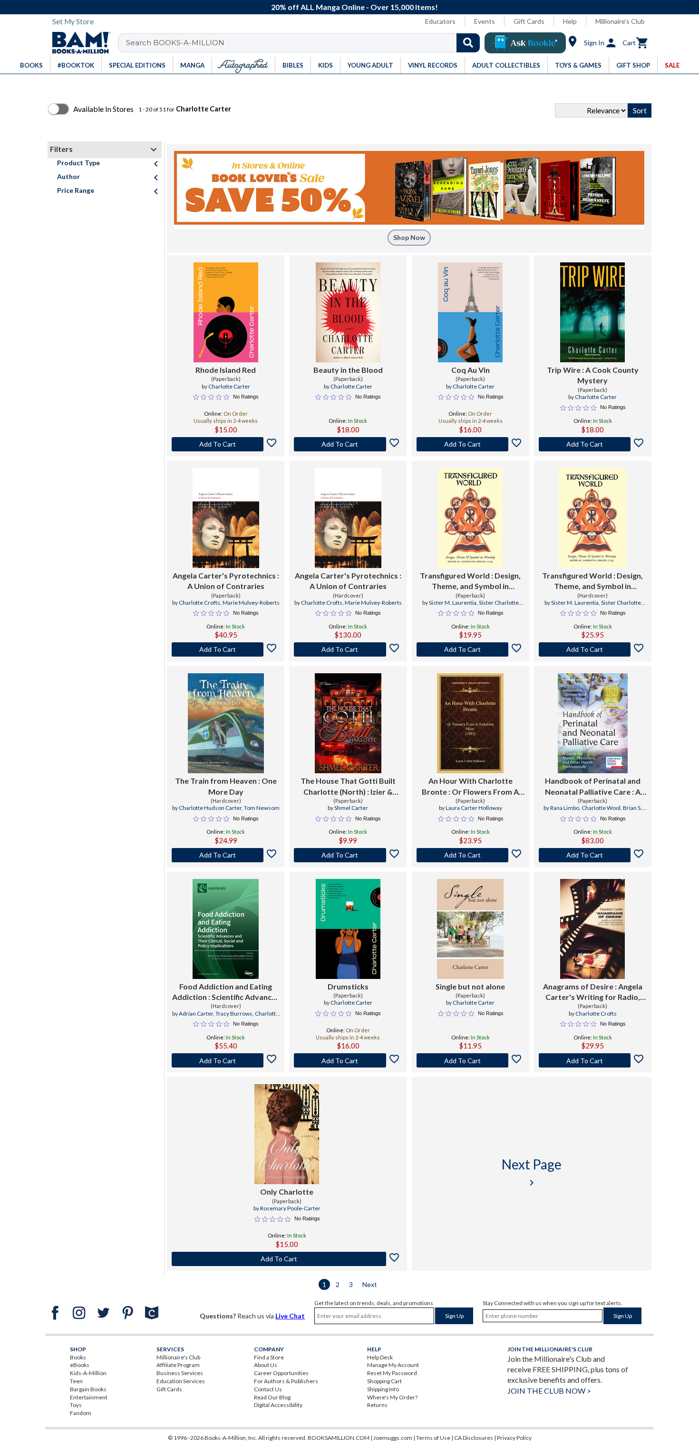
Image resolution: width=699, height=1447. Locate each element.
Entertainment (88, 1397)
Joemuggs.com (392, 1437)
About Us (265, 1364)
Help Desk (380, 1357)
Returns (377, 1404)
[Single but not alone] (470, 929)
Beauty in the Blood (348, 369)
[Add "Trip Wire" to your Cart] (593, 444)
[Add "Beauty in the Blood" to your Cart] (348, 444)
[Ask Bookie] (525, 42)
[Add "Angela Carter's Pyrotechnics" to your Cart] (226, 649)
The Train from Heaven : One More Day (226, 786)
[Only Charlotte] (286, 1134)
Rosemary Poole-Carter (290, 1208)
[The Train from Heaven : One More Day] (225, 723)
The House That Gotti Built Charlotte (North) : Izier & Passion (348, 786)
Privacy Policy (514, 1437)
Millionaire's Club (620, 21)
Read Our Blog (272, 1397)
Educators (440, 21)
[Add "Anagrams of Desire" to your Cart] (593, 1060)
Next (369, 1284)
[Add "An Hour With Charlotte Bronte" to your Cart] (470, 855)
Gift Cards (529, 21)
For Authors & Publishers (286, 1381)
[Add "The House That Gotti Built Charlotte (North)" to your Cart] (348, 855)
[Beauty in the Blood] (347, 312)
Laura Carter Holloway (474, 807)
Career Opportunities (281, 1373)
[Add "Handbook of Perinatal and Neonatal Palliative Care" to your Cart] (593, 855)
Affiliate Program (178, 1364)
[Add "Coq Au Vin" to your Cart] (470, 444)
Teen (76, 1381)
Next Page (532, 1172)
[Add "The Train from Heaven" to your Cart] (226, 855)
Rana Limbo (564, 807)
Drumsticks (348, 986)
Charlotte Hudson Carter (210, 807)
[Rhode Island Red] (226, 312)
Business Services (179, 1373)
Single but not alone (470, 986)
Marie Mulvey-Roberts (251, 602)
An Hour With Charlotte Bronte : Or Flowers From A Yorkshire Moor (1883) (470, 786)
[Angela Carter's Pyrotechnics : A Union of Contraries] (226, 518)
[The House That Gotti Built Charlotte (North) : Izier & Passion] (348, 723)
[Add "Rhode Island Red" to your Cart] (226, 444)
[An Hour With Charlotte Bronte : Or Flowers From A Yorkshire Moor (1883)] (470, 723)
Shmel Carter (351, 807)
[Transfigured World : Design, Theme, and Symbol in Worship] (470, 518)
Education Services (180, 1381)
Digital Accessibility (278, 1404)
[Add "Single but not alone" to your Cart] (470, 1060)
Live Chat (290, 1316)
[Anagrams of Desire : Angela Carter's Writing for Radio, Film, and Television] (592, 929)
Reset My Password (392, 1373)
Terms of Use (433, 1437)
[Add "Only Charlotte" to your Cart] (287, 1259)
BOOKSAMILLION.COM (338, 1437)
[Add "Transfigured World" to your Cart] (470, 649)
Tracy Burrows (233, 1013)
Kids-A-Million (88, 1373)
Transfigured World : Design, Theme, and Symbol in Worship (470, 581)
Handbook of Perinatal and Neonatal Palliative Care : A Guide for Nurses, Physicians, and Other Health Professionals (592, 786)
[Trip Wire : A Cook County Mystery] (592, 312)
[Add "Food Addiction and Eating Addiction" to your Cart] (226, 1060)
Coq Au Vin (470, 369)
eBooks (79, 1364)
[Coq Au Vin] (470, 312)
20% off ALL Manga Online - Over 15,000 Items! (354, 6)
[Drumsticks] (348, 929)
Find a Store (269, 1357)
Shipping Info (383, 1389)
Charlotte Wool (601, 807)
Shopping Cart (384, 1381)
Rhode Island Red (225, 369)
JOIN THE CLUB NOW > (549, 1390)
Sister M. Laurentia (452, 602)
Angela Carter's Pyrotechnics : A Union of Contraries (226, 580)
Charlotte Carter (229, 386)
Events (484, 21)
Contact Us (268, 1389)
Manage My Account (393, 1364)
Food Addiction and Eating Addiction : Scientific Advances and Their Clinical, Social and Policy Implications (226, 992)
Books (78, 1357)
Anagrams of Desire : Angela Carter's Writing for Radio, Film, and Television (592, 992)
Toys (76, 1404)
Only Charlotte (286, 1191)
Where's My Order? (392, 1397)
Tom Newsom (262, 807)
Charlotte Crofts (199, 602)
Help (570, 21)
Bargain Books (88, 1389)
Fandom (80, 1413)
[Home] (78, 43)
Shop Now (409, 237)
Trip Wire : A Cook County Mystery (593, 375)
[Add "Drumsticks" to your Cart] (348, 1060)
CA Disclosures (473, 1437)
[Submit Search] (468, 42)
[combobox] (305, 43)
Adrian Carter (196, 1013)
